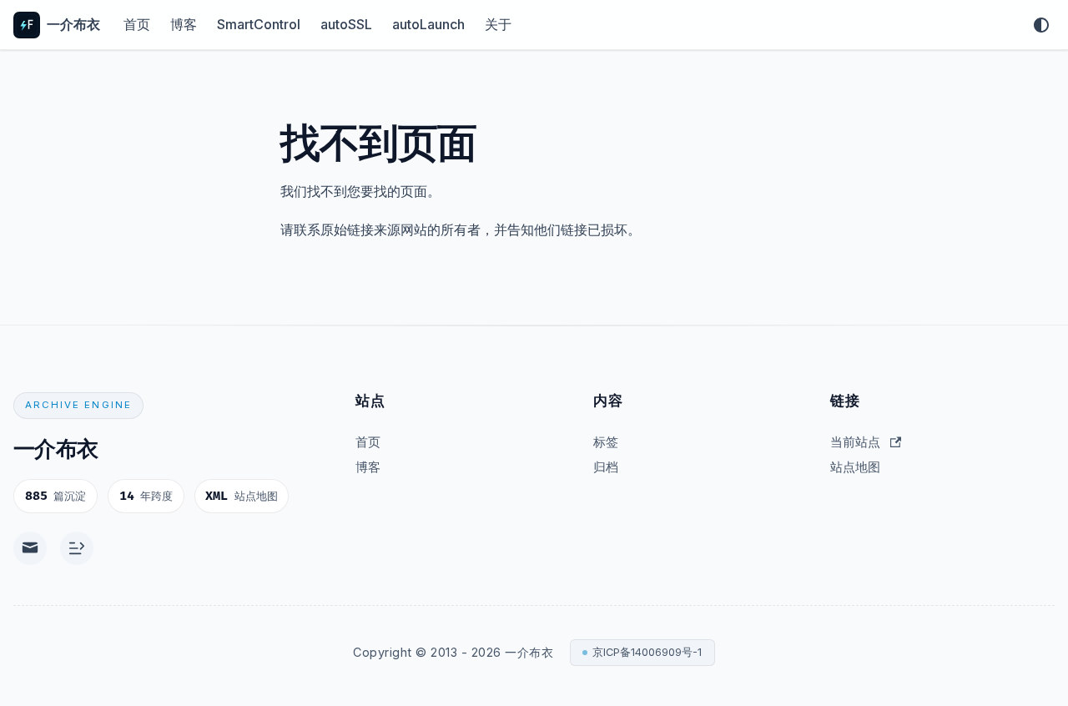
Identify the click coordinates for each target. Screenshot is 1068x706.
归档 (605, 467)
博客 (183, 24)
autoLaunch (428, 24)
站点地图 (855, 467)
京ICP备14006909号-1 (647, 652)
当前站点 (855, 442)
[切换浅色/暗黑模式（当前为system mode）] (1041, 25)
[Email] (30, 548)
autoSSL (346, 24)
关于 (498, 24)
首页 (136, 24)
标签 (605, 442)
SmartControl (258, 24)
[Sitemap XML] (76, 548)
